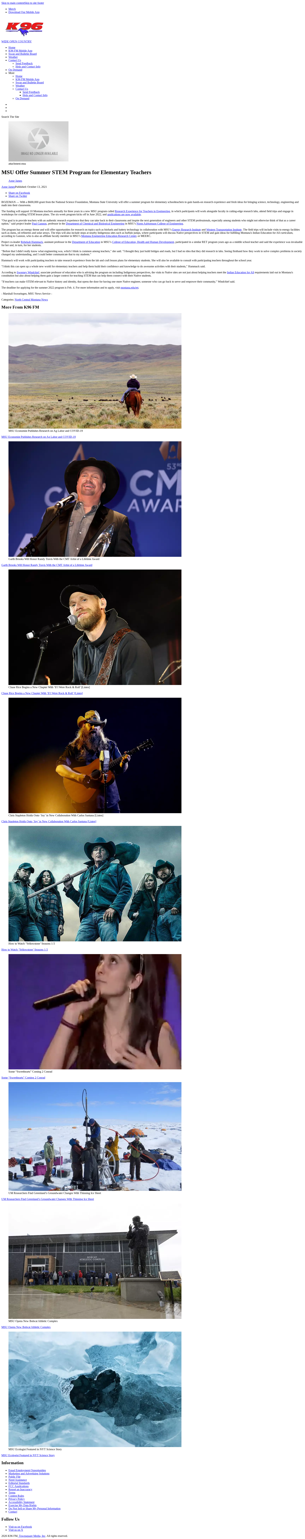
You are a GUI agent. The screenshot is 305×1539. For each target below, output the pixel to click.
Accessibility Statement (21, 1502)
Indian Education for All (240, 272)
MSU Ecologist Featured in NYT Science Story (28, 1455)
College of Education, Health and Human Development (143, 241)
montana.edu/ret (129, 287)
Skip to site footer (34, 2)
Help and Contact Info (28, 66)
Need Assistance (17, 1479)
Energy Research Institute (186, 229)
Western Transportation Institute (224, 229)
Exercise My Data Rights (22, 1505)
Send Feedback (24, 63)
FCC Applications (18, 1486)
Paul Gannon (39, 223)
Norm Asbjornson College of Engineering (159, 223)
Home (11, 47)
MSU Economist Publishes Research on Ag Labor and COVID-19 (38, 436)
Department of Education (86, 241)
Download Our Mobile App (24, 12)
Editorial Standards (19, 1483)
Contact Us (14, 60)
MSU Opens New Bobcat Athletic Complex (26, 1327)
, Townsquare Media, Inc (31, 1535)
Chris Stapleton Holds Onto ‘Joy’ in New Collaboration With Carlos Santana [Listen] (48, 821)
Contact (12, 1511)
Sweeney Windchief (28, 272)
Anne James (8, 186)
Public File (14, 1476)
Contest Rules (16, 1495)
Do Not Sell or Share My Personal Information (34, 1508)
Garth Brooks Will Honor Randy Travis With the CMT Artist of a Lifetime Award (46, 565)
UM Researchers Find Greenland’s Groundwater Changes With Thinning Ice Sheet (47, 1199)
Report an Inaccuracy (20, 1489)
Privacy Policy (16, 1498)
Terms (11, 1492)
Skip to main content (12, 2)
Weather (13, 57)
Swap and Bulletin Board (22, 53)
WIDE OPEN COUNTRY (16, 41)
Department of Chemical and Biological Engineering (95, 223)
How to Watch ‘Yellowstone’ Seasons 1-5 (24, 949)
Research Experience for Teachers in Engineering (142, 211)
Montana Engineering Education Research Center (108, 235)
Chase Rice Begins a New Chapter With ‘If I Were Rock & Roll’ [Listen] (42, 693)
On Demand (15, 69)
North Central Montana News (31, 299)
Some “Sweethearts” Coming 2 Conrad (23, 1077)
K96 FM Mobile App (20, 50)
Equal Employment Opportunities (27, 1470)
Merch (12, 8)
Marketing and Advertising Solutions (28, 1473)
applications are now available (124, 214)
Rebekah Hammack (32, 241)
